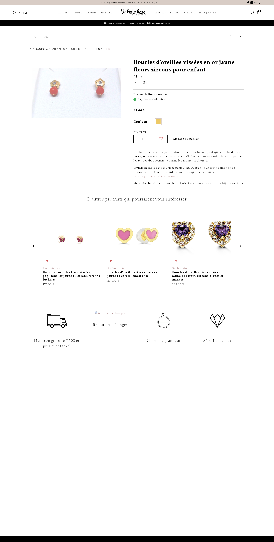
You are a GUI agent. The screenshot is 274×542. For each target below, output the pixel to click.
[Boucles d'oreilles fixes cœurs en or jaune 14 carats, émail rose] (136, 244)
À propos (189, 13)
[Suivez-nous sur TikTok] (259, 3)
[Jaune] (158, 121)
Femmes (63, 13)
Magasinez (39, 49)
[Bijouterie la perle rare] (133, 12)
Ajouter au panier (186, 138)
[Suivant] (240, 36)
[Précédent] (230, 36)
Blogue (174, 13)
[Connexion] (253, 13)
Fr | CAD (23, 13)
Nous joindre (207, 13)
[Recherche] (14, 13)
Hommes (77, 13)
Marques (106, 13)
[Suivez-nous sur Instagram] (251, 3)
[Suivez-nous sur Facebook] (248, 3)
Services (160, 13)
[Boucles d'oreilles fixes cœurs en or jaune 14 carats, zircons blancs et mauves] (201, 246)
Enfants (91, 13)
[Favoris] (161, 139)
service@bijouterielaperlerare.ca (156, 176)
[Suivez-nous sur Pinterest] (255, 3)
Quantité (140, 132)
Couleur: (141, 122)
